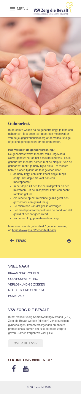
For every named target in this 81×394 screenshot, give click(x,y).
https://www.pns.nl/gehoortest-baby (34, 230)
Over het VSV (26, 343)
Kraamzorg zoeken (23, 273)
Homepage (16, 295)
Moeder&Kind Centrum (26, 290)
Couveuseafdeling (23, 279)
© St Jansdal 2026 (39, 387)
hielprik (57, 162)
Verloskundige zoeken (26, 284)
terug (21, 240)
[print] (69, 241)
